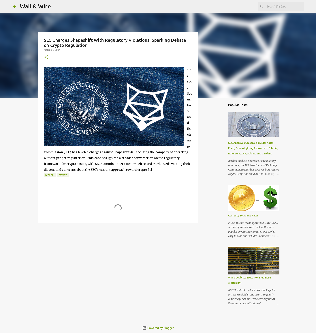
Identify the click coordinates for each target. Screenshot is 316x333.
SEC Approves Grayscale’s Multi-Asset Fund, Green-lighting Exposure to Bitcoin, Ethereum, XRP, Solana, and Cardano (253, 148)
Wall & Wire (35, 6)
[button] (46, 57)
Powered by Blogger (160, 328)
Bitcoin (49, 175)
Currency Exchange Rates (243, 215)
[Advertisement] (216, 158)
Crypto (63, 175)
